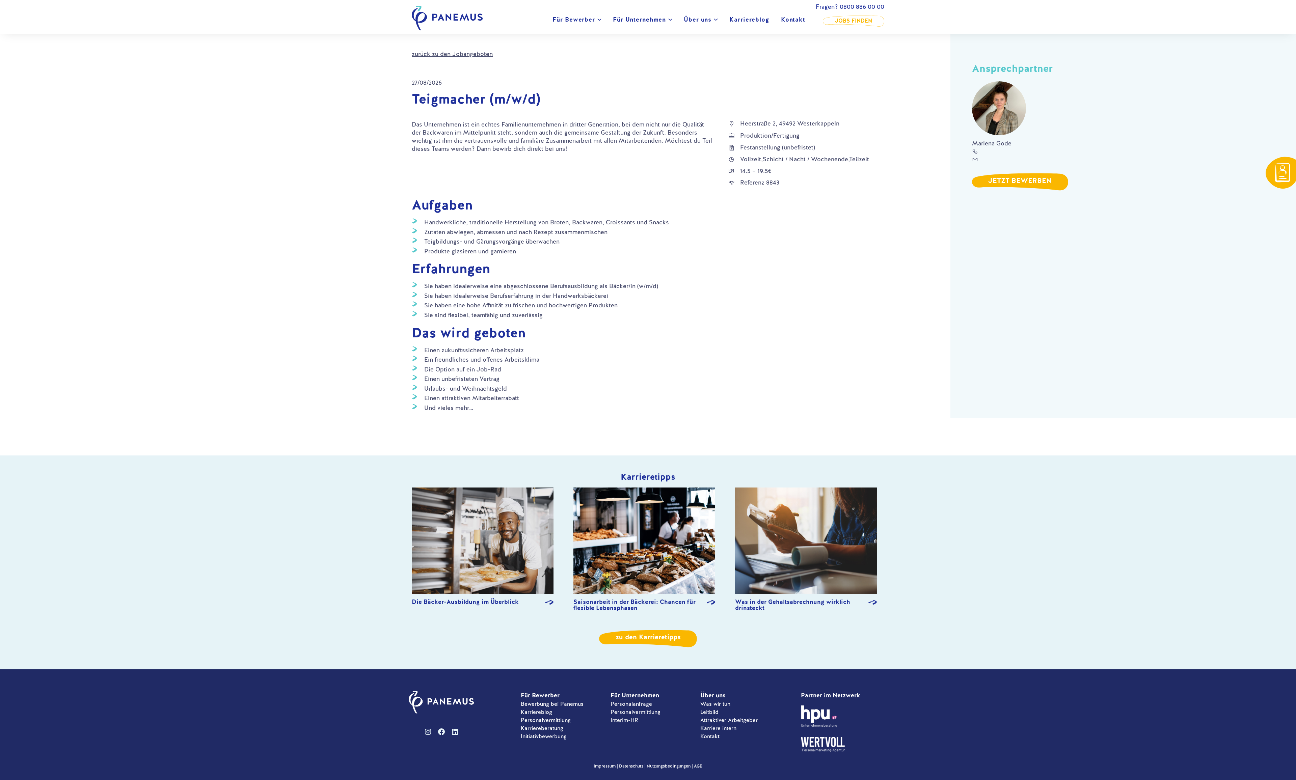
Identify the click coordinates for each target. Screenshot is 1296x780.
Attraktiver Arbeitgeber (729, 720)
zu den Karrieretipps (648, 637)
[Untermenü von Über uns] (715, 21)
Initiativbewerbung (544, 736)
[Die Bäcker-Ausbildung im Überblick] (483, 541)
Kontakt (710, 736)
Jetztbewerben (1282, 173)
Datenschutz (631, 766)
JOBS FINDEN (853, 20)
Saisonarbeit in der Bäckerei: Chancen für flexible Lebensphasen (634, 605)
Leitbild (709, 712)
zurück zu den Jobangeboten (452, 54)
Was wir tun (715, 703)
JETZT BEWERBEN (1020, 180)
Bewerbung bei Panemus (552, 703)
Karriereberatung (542, 728)
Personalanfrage (631, 703)
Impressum (605, 766)
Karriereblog (536, 712)
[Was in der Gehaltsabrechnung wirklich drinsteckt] (806, 541)
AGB (698, 766)
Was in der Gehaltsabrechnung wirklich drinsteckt (792, 605)
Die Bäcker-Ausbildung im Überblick (465, 602)
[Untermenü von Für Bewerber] (599, 21)
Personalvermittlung (546, 720)
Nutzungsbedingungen (669, 766)
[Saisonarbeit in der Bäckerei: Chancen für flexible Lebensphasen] (644, 541)
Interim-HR (624, 720)
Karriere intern (718, 728)
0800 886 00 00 (862, 6)
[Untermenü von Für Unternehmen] (670, 21)
